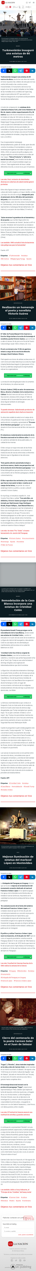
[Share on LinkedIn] (32, 70)
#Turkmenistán (14, 256)
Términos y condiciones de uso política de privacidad (18, 1254)
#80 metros (5, 259)
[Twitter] (16, 1260)
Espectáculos (18, 303)
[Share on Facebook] (3, 70)
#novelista (20, 542)
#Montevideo (21, 971)
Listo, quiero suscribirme (25, 1234)
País (18, 852)
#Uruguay (12, 971)
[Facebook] (11, 1260)
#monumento (5, 974)
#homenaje (5, 542)
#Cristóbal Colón (15, 783)
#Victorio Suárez (15, 538)
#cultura (24, 1197)
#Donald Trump (29, 786)
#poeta (28, 259)
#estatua (24, 256)
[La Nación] (8, 2)
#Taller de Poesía (7, 545)
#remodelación (17, 786)
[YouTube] (24, 1260)
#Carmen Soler (14, 1197)
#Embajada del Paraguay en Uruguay (13, 977)
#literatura (4, 1201)
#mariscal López (6, 981)
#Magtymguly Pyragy (17, 259)
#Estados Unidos (7, 790)
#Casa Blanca (5, 786)
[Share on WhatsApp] (15, 70)
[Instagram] (20, 1260)
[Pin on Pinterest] (27, 70)
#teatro (11, 1201)
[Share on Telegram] (21, 70)
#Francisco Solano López (22, 981)
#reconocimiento (28, 538)
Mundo (18, 46)
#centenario (26, 1201)
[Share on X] (9, 70)
